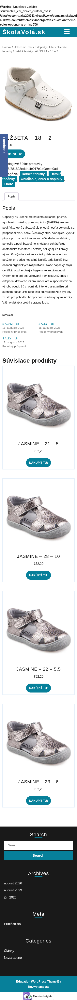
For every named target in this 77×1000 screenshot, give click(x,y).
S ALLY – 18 (46, 323)
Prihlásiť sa (12, 924)
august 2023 (13, 890)
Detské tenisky (24, 51)
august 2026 (13, 883)
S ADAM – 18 (10, 323)
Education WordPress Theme (36, 981)
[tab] (67, 32)
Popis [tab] (11, 196)
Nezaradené (13, 958)
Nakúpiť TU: (13, 154)
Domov (6, 47)
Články (9, 951)
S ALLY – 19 (10, 338)
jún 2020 (10, 897)
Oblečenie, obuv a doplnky (30, 47)
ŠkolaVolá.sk (24, 32)
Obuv (52, 47)
